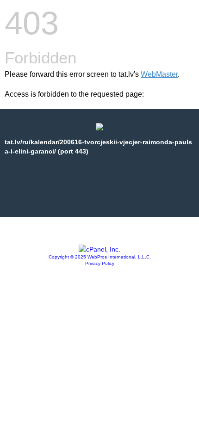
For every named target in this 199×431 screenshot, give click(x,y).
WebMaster (159, 74)
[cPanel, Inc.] (99, 249)
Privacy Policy (99, 263)
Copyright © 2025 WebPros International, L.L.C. (100, 256)
